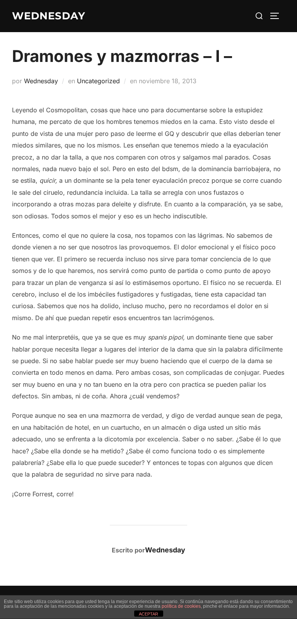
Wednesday (41, 81)
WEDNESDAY (48, 16)
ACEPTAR (148, 614)
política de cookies (181, 606)
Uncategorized (98, 81)
